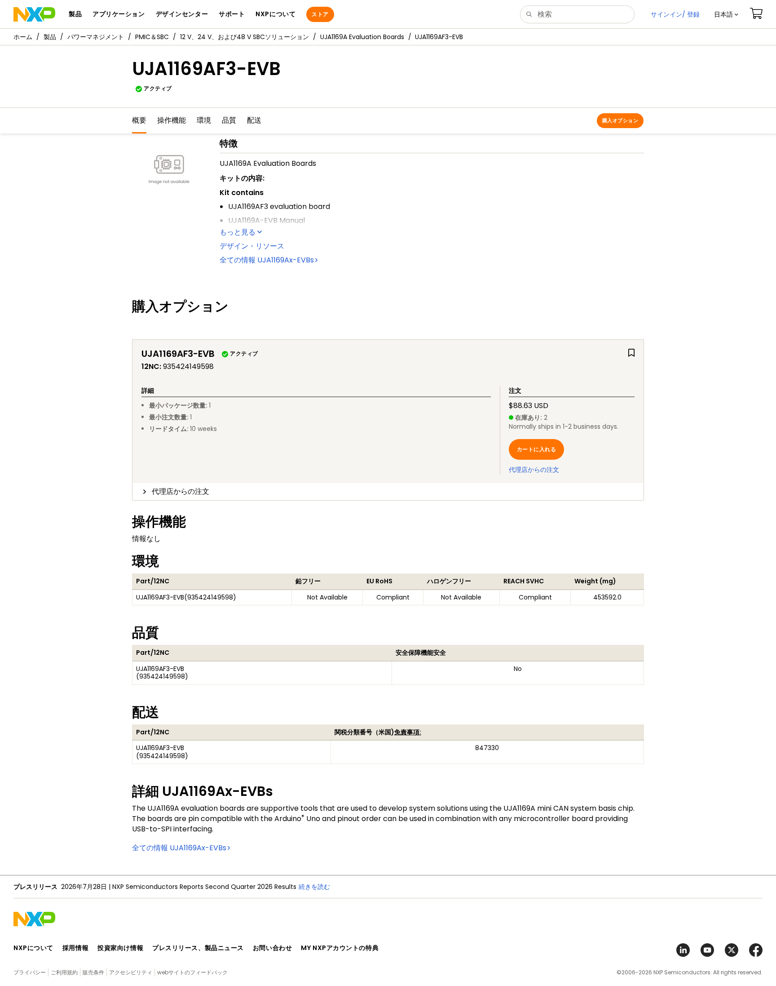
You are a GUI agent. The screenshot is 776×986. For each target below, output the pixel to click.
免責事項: (407, 732)
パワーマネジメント (95, 36)
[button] (726, 14)
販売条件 (93, 972)
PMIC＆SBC (152, 36)
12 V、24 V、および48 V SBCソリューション (244, 36)
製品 (50, 36)
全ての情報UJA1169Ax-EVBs (267, 260)
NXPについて (33, 947)
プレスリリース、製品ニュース (198, 947)
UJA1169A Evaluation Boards (362, 36)
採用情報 (75, 947)
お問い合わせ (272, 947)
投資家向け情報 (120, 947)
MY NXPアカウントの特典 (340, 947)
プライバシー (29, 972)
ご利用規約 (64, 972)
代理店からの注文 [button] (180, 491)
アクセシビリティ (130, 972)
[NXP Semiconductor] (34, 14)
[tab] (388, 491)
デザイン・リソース (252, 246)
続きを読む (314, 886)
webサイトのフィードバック (192, 972)
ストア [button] (320, 14)
